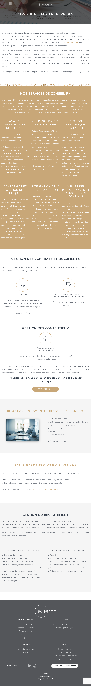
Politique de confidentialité (45, 679)
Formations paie (25, 631)
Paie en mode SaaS (25, 624)
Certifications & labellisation (65, 656)
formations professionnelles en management (49, 489)
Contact (45, 673)
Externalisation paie (25, 628)
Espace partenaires (65, 659)
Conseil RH (25, 634)
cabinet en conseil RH (69, 42)
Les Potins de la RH (25, 652)
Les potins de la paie (25, 649)
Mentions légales (45, 676)
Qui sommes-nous (65, 649)
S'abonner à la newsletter (65, 666)
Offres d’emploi (65, 652)
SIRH (25, 638)
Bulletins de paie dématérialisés (65, 624)
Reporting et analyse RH (65, 628)
